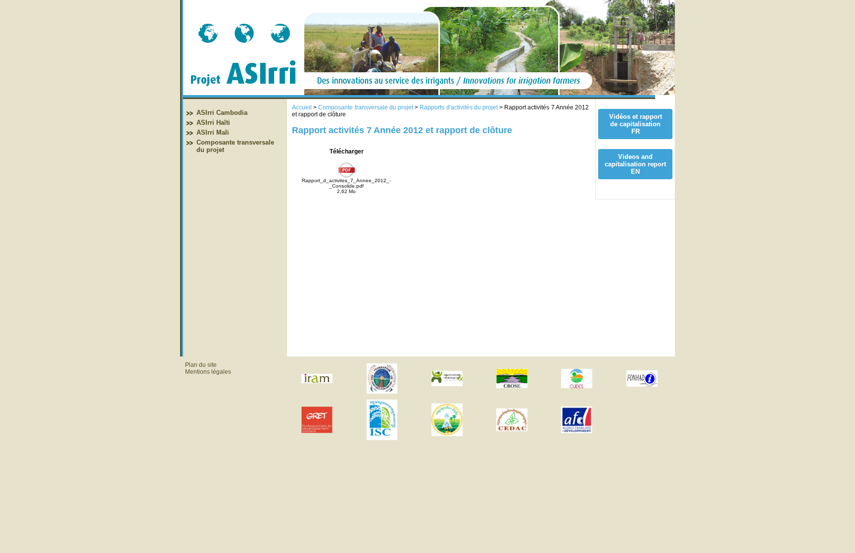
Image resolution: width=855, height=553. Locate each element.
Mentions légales (208, 371)
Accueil (302, 107)
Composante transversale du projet (365, 107)
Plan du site (201, 364)
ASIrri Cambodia (221, 112)
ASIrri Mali (212, 132)
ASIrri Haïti (213, 122)
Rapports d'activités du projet (459, 107)
